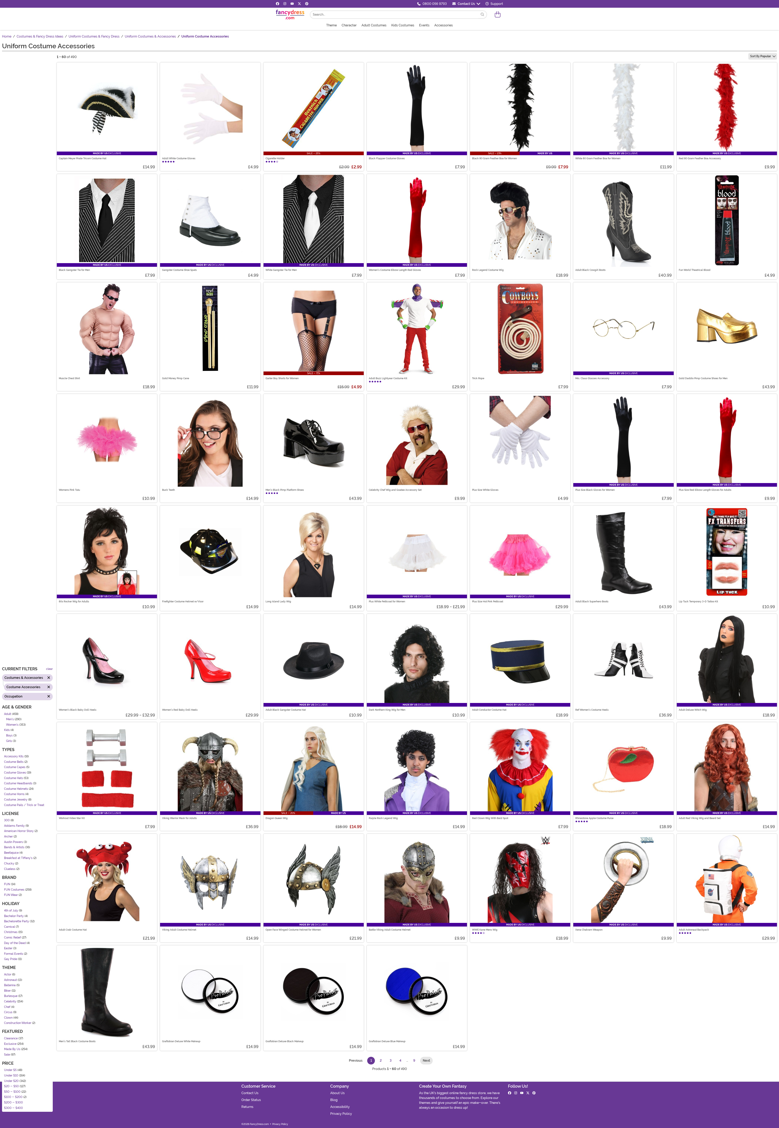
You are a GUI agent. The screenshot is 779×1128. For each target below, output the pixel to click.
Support (496, 4)
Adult (7, 714)
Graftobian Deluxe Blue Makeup (387, 1041)
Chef (7, 1007)
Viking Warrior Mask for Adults (179, 818)
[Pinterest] (306, 3)
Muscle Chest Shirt (69, 378)
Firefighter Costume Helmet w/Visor (182, 601)
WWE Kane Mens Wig (484, 929)
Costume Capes (14, 767)
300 (7, 820)
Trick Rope (478, 378)
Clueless (9, 869)
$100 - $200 (13, 1097)
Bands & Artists (14, 847)
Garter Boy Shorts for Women (282, 378)
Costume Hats (13, 778)
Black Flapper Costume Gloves (387, 158)
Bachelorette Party (16, 921)
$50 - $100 (12, 1092)
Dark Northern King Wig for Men (387, 709)
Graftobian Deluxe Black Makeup (285, 1041)
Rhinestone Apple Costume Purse (594, 818)
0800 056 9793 (435, 4)
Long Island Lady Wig (278, 601)
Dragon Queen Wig (277, 818)
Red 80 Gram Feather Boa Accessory (700, 158)
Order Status (251, 1100)
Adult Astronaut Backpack (694, 929)
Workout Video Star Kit (72, 818)
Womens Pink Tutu (69, 490)
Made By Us (12, 1049)
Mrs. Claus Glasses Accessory (592, 378)
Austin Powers (13, 842)
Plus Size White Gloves (485, 490)
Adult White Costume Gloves (178, 158)
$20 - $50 (11, 1086)
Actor (7, 974)
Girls (9, 741)
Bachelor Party (14, 916)
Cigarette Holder (275, 158)
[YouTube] (292, 3)
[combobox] (394, 14)
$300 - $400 (13, 1108)
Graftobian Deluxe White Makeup (181, 1041)
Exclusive (10, 1044)
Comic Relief (12, 937)
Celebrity (10, 1001)
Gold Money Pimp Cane (175, 378)
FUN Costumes (14, 889)
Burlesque (10, 996)
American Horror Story (19, 831)
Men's (10, 719)
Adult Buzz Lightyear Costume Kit (388, 378)
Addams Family (14, 826)
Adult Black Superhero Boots (591, 601)
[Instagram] (284, 3)
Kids (7, 730)
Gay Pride (10, 959)
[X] (299, 3)
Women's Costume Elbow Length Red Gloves (395, 270)
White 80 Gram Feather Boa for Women (597, 158)
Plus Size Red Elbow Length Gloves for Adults (705, 490)
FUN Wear (11, 895)
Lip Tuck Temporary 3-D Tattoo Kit (698, 601)
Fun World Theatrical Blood (694, 270)
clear (49, 669)
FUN (7, 884)
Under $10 (11, 1075)
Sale (7, 1054)
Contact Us (466, 4)
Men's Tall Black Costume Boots (77, 1041)
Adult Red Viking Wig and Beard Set (700, 818)
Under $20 (11, 1081)
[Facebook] (277, 3)
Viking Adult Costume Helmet (179, 929)
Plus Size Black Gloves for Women (595, 490)
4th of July (11, 910)
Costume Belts (14, 762)
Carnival (9, 927)
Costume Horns (14, 794)
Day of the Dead (15, 943)
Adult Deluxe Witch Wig (693, 709)
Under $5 (10, 1070)
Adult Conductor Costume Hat (489, 709)
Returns (247, 1107)
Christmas (10, 932)
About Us (337, 1093)
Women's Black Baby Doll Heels (77, 709)
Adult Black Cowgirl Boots (590, 270)
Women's (12, 725)
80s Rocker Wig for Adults (74, 601)
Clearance (11, 1038)
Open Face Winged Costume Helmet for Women (293, 929)
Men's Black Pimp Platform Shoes (285, 490)
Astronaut (10, 980)
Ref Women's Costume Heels (592, 709)
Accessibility (340, 1107)
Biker (7, 990)
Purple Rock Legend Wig (383, 818)
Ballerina (10, 985)
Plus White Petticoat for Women (387, 601)
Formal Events (13, 954)
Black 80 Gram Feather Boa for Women (494, 158)
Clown (8, 1017)
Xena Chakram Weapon (589, 929)
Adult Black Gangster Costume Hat (286, 709)
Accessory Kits (14, 756)
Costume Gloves (15, 772)
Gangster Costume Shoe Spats (179, 270)
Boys (9, 735)
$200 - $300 (13, 1102)
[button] (498, 14)
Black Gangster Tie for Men (74, 270)
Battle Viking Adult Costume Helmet (389, 929)
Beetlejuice (11, 853)
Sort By (760, 56)
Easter (8, 948)
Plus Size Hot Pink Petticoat (487, 601)
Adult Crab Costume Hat (73, 929)
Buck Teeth (168, 490)
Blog (334, 1100)
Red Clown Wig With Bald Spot (490, 818)
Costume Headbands (18, 783)
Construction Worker (17, 1023)
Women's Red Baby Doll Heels (180, 709)
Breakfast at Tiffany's (18, 858)
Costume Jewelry (15, 799)
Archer (8, 836)
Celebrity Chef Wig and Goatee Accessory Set (395, 490)
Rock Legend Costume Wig (488, 270)
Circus (8, 1012)
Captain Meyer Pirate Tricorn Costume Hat (82, 158)
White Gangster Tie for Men (281, 270)
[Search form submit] (482, 14)
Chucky (9, 863)
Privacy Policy (341, 1114)
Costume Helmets (16, 789)
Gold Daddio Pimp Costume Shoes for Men (703, 378)
